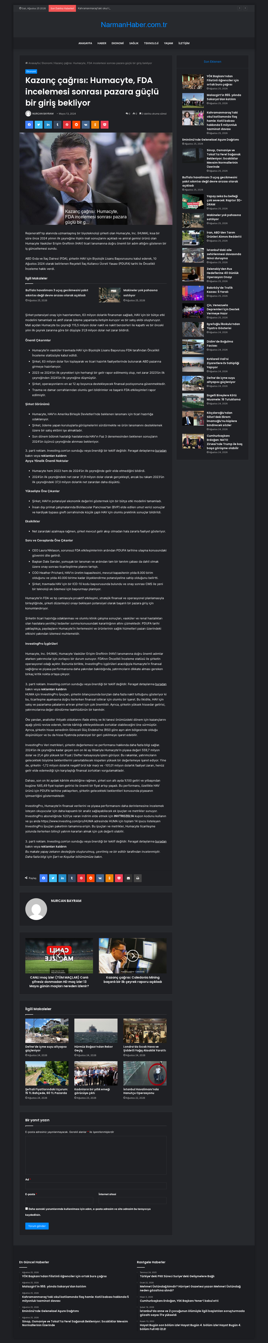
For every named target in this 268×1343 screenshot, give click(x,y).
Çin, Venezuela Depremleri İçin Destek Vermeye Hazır (223, 309)
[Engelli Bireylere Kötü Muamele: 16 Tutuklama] (193, 400)
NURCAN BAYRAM (43, 113)
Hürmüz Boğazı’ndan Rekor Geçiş (93, 1048)
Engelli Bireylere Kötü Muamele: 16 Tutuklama (224, 397)
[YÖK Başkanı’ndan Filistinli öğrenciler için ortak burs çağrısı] (193, 81)
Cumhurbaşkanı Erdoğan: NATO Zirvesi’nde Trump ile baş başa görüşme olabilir (224, 442)
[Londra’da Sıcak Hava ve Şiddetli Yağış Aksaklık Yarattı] (145, 1031)
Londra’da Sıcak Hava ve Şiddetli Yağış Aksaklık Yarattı (144, 1048)
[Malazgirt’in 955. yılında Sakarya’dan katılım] (193, 100)
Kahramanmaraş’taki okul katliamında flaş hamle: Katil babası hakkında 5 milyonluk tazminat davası (137, 8)
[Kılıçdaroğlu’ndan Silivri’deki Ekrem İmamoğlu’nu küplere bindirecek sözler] (193, 418)
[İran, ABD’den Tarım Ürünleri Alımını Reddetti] (193, 238)
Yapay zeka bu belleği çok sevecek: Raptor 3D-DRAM (224, 200)
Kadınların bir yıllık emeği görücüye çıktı (92, 1091)
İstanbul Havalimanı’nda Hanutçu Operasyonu (141, 1091)
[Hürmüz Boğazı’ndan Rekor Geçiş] (96, 1031)
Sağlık (134, 43)
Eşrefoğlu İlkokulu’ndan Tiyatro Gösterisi (223, 326)
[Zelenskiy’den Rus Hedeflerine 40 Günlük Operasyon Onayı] (193, 274)
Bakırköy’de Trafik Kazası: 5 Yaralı (220, 290)
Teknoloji (151, 43)
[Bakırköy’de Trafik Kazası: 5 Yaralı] (193, 293)
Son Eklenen (212, 61)
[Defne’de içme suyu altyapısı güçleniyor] (46, 1031)
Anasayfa (85, 43)
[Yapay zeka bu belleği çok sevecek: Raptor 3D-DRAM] (193, 201)
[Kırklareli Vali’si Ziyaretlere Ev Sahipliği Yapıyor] (193, 364)
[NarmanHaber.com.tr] (134, 24)
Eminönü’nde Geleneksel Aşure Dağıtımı (210, 140)
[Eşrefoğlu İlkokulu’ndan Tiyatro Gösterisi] (193, 329)
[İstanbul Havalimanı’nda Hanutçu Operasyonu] (145, 1073)
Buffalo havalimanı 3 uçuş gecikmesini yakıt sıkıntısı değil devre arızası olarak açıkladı (210, 181)
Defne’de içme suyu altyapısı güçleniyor (46, 1048)
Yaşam (168, 43)
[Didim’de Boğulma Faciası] (193, 347)
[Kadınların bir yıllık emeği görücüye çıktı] (96, 1073)
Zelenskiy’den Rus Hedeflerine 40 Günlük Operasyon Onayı (223, 273)
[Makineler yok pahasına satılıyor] (109, 295)
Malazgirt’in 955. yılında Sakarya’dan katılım (224, 97)
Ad (28, 1179)
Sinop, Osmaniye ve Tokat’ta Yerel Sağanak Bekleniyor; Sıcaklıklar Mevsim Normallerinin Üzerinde (224, 158)
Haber (102, 43)
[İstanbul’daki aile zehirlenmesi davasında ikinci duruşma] (193, 255)
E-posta (31, 1194)
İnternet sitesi (107, 1194)
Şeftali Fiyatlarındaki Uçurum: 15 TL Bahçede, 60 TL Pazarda (46, 1091)
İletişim (184, 43)
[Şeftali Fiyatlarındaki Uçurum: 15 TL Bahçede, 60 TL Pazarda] (46, 1073)
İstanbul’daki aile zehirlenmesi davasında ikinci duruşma (224, 254)
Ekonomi (118, 43)
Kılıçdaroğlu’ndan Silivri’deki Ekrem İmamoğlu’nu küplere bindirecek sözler (222, 419)
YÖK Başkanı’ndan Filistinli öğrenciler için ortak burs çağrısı (223, 80)
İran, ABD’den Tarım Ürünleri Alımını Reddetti (224, 235)
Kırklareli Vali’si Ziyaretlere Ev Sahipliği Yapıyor (223, 363)
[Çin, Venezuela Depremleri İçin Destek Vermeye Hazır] (193, 310)
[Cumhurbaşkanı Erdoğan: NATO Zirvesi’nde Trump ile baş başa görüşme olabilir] (193, 441)
